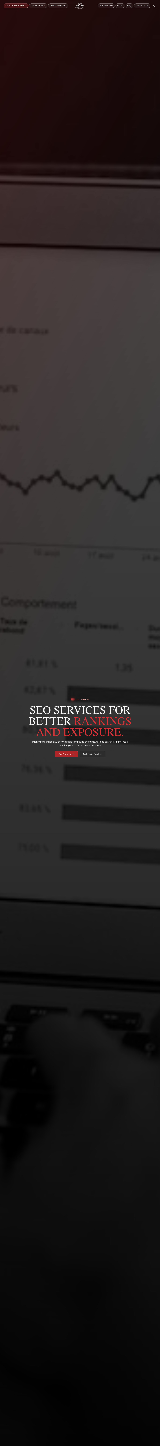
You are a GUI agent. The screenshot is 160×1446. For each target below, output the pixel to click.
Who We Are (106, 6)
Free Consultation (66, 754)
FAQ (129, 6)
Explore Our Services (92, 754)
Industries (37, 6)
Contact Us (142, 6)
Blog (120, 6)
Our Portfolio (58, 6)
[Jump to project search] (154, 6)
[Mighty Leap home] (80, 5)
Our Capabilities (15, 6)
